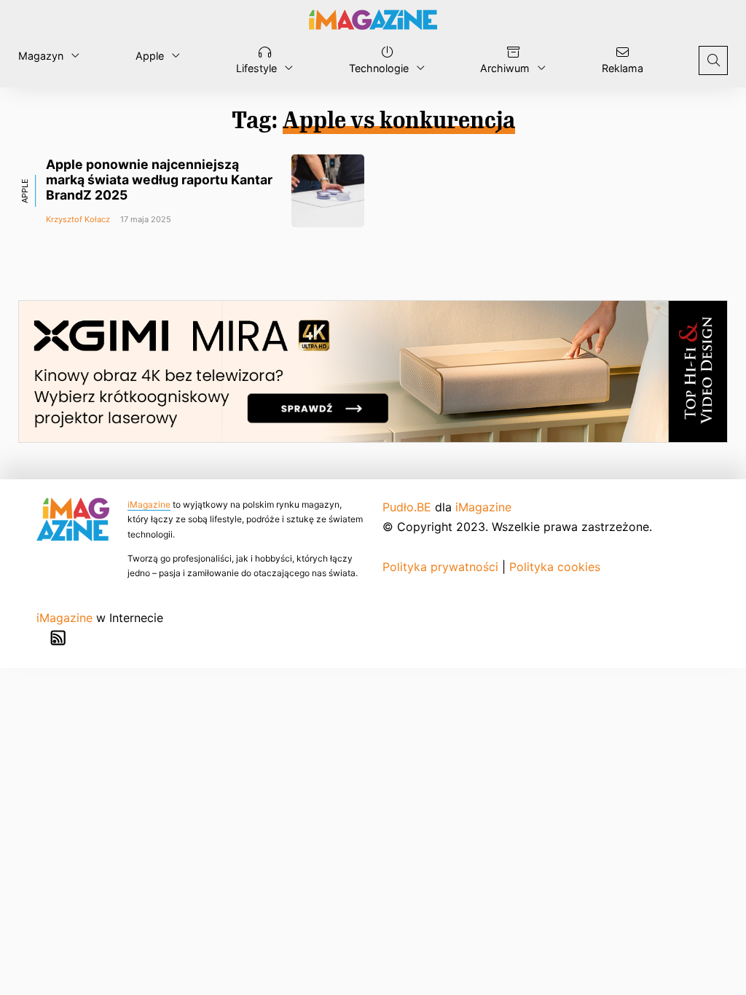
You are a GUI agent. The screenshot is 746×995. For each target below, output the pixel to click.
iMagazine (148, 504)
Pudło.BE (406, 507)
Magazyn (40, 56)
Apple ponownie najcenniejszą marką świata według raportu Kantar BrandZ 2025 (159, 179)
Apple (150, 56)
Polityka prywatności (440, 566)
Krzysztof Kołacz (78, 219)
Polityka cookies (554, 566)
